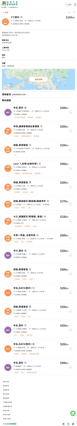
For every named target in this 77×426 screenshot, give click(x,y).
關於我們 (6, 382)
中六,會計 (18, 250)
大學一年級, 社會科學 (24, 235)
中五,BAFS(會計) (22, 288)
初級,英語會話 (20, 145)
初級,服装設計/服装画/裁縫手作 (29, 201)
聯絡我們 (6, 398)
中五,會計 (18, 107)
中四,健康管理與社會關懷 (26, 126)
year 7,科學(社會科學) (25, 163)
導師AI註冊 (7, 419)
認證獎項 (6, 390)
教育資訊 (6, 386)
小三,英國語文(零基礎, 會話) (28, 216)
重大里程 (6, 394)
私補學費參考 (7, 406)
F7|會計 (15, 17)
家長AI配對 (7, 415)
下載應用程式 (7, 402)
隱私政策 (6, 410)
